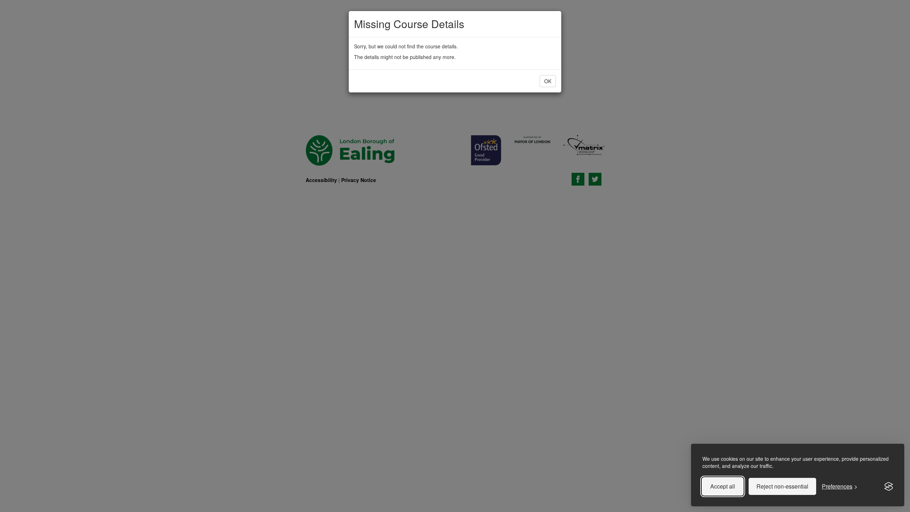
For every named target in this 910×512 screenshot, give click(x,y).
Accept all (722, 486)
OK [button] (547, 81)
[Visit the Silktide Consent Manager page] (888, 486)
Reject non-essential (782, 486)
